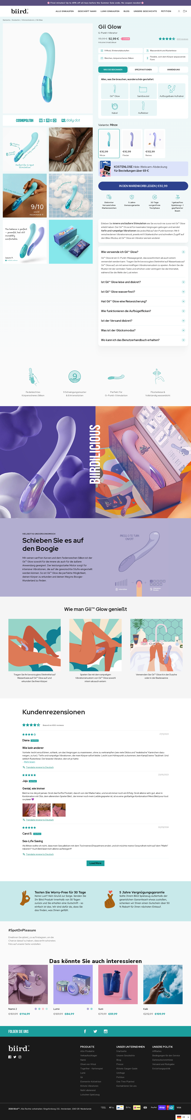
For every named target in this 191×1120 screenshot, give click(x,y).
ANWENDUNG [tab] (173, 69)
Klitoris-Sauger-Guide (126, 1068)
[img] (29, 734)
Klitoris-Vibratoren (89, 1086)
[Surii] (118, 984)
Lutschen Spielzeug (90, 1094)
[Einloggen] (179, 11)
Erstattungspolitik (161, 1068)
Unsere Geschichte (145, 11)
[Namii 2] (28, 984)
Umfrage (120, 1072)
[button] (167, 39)
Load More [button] (95, 863)
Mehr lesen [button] (29, 761)
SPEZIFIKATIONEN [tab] (143, 69)
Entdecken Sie (15, 1016)
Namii (83, 1059)
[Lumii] (73, 984)
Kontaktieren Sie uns (126, 1086)
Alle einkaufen (65, 11)
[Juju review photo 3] (59, 810)
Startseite (6, 20)
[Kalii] (163, 984)
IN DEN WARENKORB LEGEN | (143, 186)
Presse (119, 1064)
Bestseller (16, 20)
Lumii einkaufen (110, 11)
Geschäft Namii (87, 11)
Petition (166, 11)
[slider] (139, 594)
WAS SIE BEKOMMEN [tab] (112, 69)
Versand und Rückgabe (163, 1064)
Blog (126, 11)
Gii (81, 1077)
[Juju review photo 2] (44, 810)
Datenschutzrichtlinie (162, 1059)
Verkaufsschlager (88, 1055)
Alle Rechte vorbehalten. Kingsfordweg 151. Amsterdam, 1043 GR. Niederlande (49, 1109)
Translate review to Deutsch (40, 767)
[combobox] (183, 1117)
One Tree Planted (125, 1081)
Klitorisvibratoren (28, 20)
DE (184, 1117)
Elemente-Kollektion (90, 1081)
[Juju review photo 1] (29, 810)
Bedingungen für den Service (166, 1055)
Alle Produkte (87, 1051)
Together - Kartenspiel (91, 1068)
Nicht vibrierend (88, 1090)
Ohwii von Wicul (88, 1064)
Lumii (82, 1072)
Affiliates (156, 1051)
